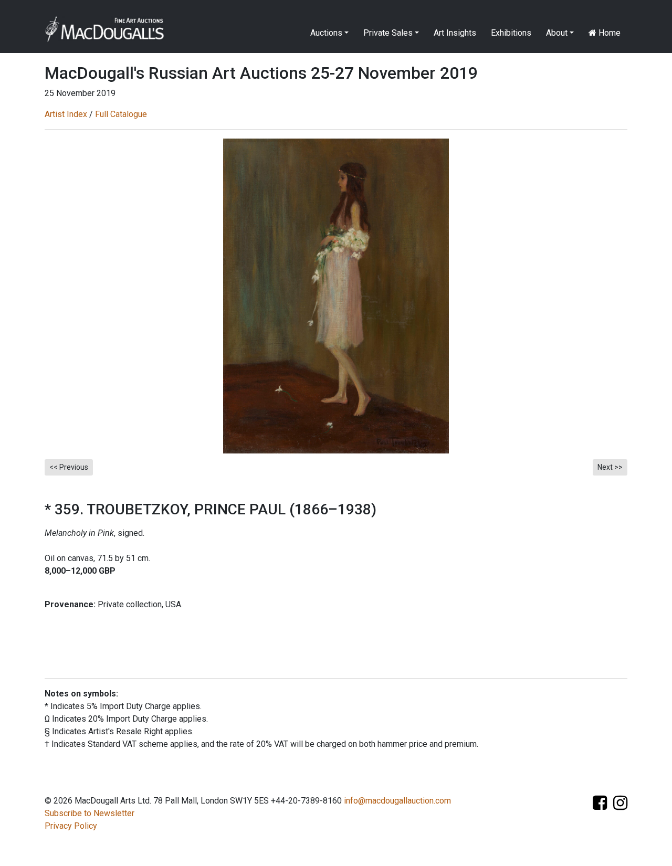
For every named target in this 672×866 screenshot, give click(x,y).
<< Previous (68, 467)
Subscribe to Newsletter (89, 813)
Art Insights (455, 33)
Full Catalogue (121, 114)
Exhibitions (511, 33)
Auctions (326, 33)
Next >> (610, 467)
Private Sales (388, 33)
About (557, 33)
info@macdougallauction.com (397, 801)
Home (608, 33)
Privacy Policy (71, 826)
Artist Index (66, 114)
